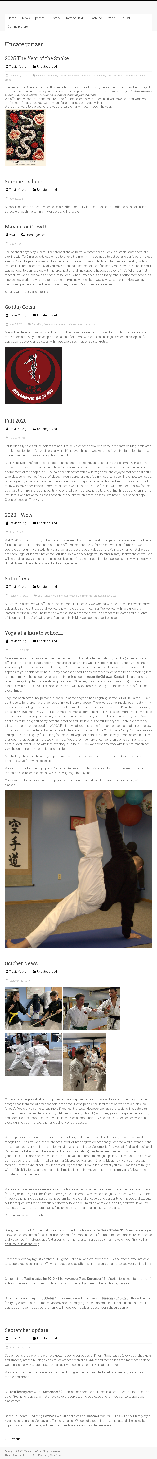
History (55, 18)
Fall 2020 (16, 420)
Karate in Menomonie (46, 75)
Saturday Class (108, 596)
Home (12, 18)
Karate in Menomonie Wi (70, 75)
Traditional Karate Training (119, 75)
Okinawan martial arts (84, 324)
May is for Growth (26, 226)
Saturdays (17, 578)
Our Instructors (18, 26)
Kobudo (96, 18)
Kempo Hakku (75, 18)
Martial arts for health (94, 75)
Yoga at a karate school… (34, 632)
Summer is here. (24, 181)
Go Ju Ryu (37, 324)
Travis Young (17, 66)
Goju (40, 596)
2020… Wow (19, 515)
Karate (46, 324)
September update (26, 1330)
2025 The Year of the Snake (37, 58)
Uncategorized (47, 66)
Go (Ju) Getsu (20, 307)
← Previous (12, 1439)
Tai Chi (125, 18)
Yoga (111, 18)
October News (21, 963)
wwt (12, 235)
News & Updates (33, 18)
